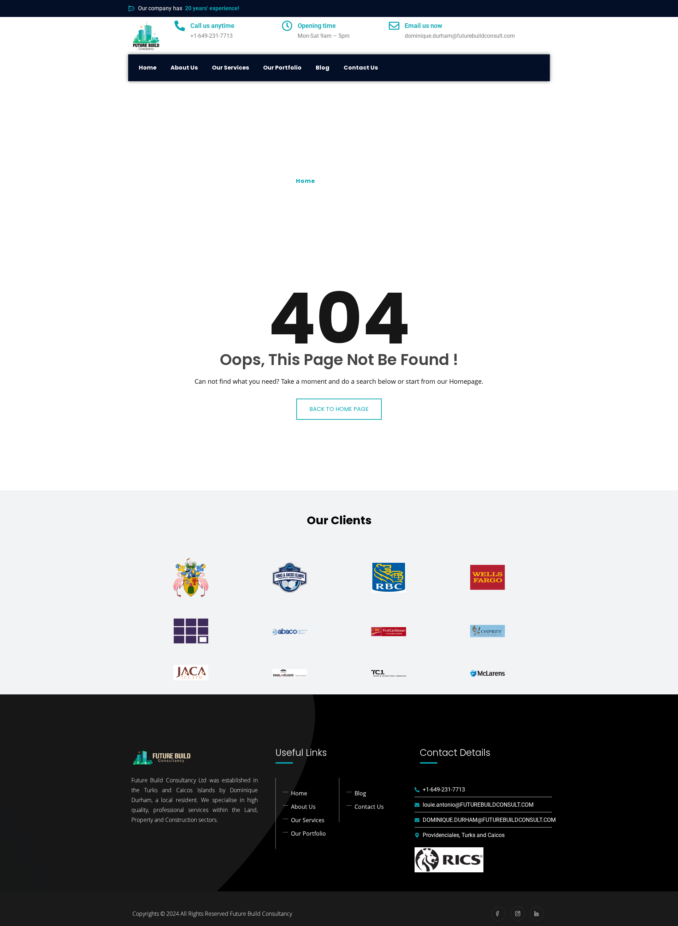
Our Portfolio (282, 68)
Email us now (423, 25)
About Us (184, 68)
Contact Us (361, 68)
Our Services (230, 68)
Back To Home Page (339, 409)
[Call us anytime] (179, 25)
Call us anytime (212, 25)
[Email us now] (394, 25)
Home (147, 68)
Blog (322, 68)
